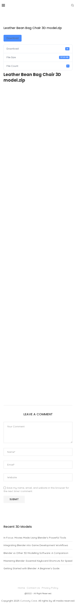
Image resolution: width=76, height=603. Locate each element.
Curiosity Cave (28, 600)
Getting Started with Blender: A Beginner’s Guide (31, 568)
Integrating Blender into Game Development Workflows (36, 545)
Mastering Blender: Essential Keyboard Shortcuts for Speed (38, 560)
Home (21, 587)
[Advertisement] (38, 244)
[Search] (72, 5)
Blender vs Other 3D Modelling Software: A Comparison (36, 553)
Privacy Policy (50, 587)
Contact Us (33, 587)
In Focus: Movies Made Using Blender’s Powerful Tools (35, 537)
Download (13, 38)
